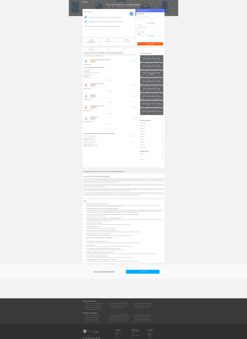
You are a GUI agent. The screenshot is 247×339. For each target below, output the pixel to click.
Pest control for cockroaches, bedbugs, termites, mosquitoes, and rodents (105, 17)
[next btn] (116, 128)
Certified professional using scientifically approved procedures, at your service (106, 21)
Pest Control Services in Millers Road (142, 303)
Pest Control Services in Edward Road (93, 307)
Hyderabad (142, 153)
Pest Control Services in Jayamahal (141, 307)
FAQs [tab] (125, 49)
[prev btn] (102, 128)
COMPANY (118, 330)
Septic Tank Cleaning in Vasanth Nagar (142, 321)
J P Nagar (142, 139)
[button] (150, 10)
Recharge (117, 333)
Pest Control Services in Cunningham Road (143, 305)
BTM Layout (142, 144)
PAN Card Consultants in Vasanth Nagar (118, 321)
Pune (141, 156)
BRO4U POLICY (135, 330)
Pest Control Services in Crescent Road (93, 309)
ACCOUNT (150, 330)
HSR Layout (142, 125)
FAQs (133, 337)
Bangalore (150, 335)
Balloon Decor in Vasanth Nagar (141, 317)
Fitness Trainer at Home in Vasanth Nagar (119, 315)
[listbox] (150, 17)
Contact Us (117, 337)
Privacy (133, 333)
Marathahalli (142, 131)
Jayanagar (142, 136)
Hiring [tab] (108, 49)
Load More (109, 80)
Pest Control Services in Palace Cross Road (119, 305)
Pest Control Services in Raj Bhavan (117, 307)
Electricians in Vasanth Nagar (91, 317)
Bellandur (142, 133)
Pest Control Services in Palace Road (93, 305)
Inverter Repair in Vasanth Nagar (92, 315)
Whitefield (142, 128)
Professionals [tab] (91, 49)
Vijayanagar (142, 142)
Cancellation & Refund (136, 331)
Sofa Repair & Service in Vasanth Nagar (118, 319)
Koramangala (143, 122)
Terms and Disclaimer (136, 335)
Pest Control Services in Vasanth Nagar (118, 303)
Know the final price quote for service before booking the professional (104, 26)
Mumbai (142, 159)
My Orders (150, 331)
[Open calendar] (144, 19)
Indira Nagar (142, 147)
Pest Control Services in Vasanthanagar (93, 303)
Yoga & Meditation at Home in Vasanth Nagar (120, 317)
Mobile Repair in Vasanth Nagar (92, 321)
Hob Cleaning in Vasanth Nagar (92, 319)
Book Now (150, 43)
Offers (116, 335)
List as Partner (142, 271)
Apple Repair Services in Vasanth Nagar (143, 315)
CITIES (149, 334)
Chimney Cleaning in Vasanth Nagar (142, 319)
